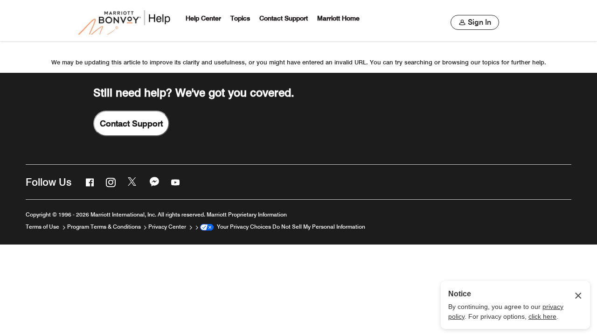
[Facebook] (88, 182)
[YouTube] (174, 182)
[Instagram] (109, 182)
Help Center (203, 18)
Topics (240, 18)
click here (542, 316)
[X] (131, 182)
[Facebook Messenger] (153, 182)
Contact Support (283, 18)
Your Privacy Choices (242, 226)
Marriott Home (338, 18)
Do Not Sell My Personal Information (318, 226)
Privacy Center (167, 226)
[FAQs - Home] (125, 20)
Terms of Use (43, 226)
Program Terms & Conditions (104, 226)
